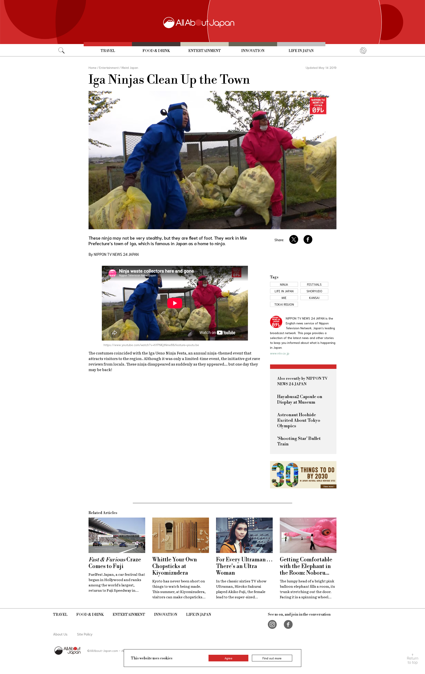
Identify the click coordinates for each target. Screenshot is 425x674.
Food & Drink (156, 51)
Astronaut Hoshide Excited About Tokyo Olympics (298, 420)
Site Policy (85, 634)
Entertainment (204, 51)
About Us (60, 634)
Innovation (253, 51)
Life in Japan (301, 51)
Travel (108, 51)
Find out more (272, 658)
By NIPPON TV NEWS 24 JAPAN (114, 254)
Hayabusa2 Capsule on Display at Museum (299, 399)
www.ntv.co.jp (279, 353)
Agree (228, 658)
